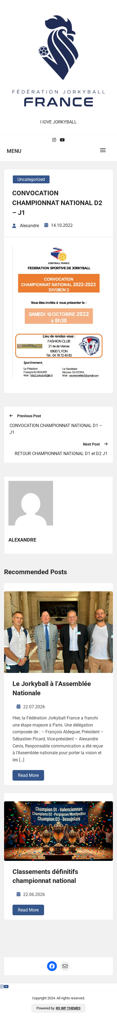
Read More (28, 775)
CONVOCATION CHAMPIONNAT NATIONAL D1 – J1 (56, 429)
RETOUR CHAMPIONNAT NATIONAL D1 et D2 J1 (61, 453)
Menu (14, 151)
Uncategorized (31, 179)
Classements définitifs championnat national (45, 876)
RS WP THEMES (68, 1008)
